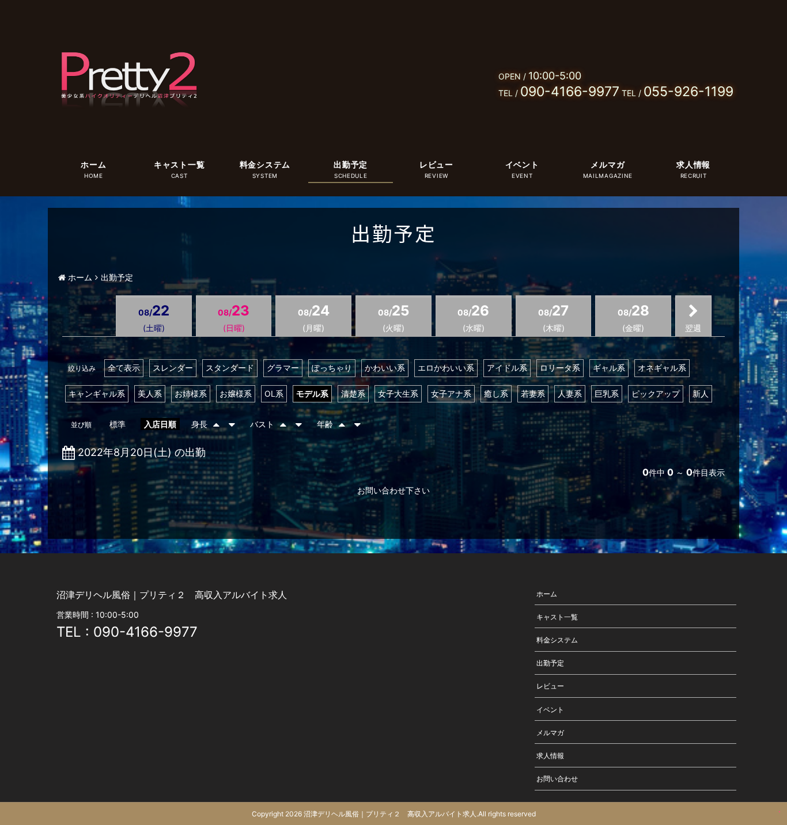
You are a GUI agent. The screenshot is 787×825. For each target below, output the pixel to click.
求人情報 (693, 164)
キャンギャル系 (97, 393)
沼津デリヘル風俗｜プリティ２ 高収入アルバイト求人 (390, 813)
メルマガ (608, 164)
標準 (117, 424)
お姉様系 (191, 393)
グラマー (283, 367)
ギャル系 (609, 367)
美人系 (150, 393)
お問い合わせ (557, 778)
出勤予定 (351, 164)
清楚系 (353, 393)
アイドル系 (507, 367)
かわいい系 (385, 367)
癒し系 (496, 393)
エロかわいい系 (446, 367)
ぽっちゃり (332, 367)
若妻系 (533, 393)
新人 (701, 393)
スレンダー (173, 367)
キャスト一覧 (179, 164)
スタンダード (230, 367)
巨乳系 (607, 393)
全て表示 (124, 367)
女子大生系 (398, 393)
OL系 (273, 393)
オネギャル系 (662, 367)
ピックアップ (655, 393)
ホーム (93, 164)
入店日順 (160, 424)
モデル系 (312, 393)
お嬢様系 (236, 393)
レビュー (436, 164)
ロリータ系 (560, 367)
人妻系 (570, 393)
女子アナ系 (451, 393)
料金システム (265, 164)
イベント (522, 164)
